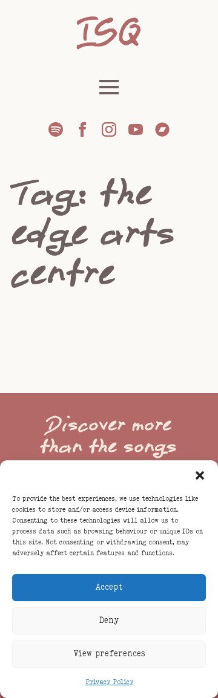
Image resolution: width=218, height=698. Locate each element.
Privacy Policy (109, 682)
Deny (109, 620)
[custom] (55, 129)
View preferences (109, 654)
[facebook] (82, 129)
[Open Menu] (109, 87)
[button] (200, 475)
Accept (109, 587)
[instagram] (109, 129)
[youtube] (135, 129)
